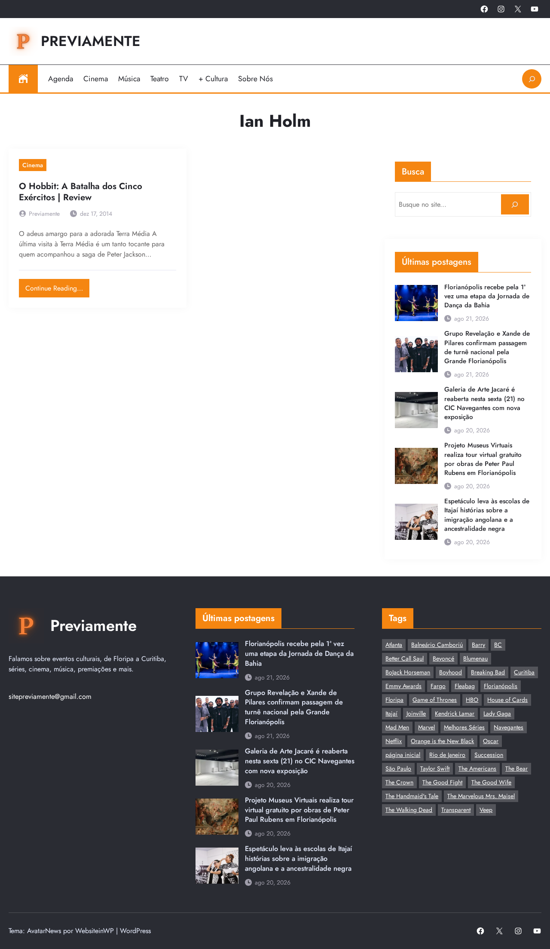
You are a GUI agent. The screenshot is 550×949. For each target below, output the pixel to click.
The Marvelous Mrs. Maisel (481, 796)
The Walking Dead (408, 809)
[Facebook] (484, 9)
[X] (518, 9)
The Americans (477, 768)
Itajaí (391, 713)
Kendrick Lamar (454, 713)
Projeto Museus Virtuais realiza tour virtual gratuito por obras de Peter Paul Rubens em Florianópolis (483, 459)
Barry (478, 644)
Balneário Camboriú (437, 644)
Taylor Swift (434, 768)
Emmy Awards (403, 686)
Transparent (456, 809)
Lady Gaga (497, 713)
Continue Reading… (57, 286)
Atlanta (393, 644)
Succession (488, 754)
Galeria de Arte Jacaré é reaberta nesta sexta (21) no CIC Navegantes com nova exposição (484, 403)
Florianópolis (500, 686)
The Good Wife (491, 782)
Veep (486, 809)
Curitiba (524, 672)
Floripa (394, 699)
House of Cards (507, 699)
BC (498, 644)
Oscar (490, 741)
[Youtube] (534, 9)
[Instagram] (501, 9)
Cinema (32, 165)
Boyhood (450, 672)
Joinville (416, 713)
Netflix (393, 741)
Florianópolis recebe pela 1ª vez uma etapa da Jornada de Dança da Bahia (486, 296)
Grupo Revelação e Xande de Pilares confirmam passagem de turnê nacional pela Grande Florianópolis (487, 347)
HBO (472, 699)
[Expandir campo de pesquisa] (531, 79)
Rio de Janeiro (447, 754)
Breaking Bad (488, 672)
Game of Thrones (434, 699)
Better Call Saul (404, 658)
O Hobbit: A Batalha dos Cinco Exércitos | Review (80, 192)
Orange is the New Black (442, 741)
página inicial (402, 754)
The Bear (516, 768)
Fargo (438, 686)
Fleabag (465, 686)
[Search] (515, 204)
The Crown (399, 782)
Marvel (426, 727)
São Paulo (398, 768)
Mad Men (397, 727)
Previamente (91, 41)
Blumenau (475, 658)
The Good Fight (442, 782)
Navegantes (508, 727)
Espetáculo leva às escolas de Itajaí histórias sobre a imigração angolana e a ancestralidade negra (486, 515)
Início (23, 78)
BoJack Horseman (407, 672)
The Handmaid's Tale (411, 796)
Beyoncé (443, 658)
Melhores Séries (464, 727)
